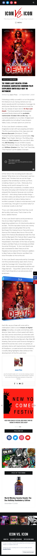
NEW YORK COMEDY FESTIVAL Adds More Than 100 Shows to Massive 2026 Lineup (18, 421)
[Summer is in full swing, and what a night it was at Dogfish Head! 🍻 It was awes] (14, 520)
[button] (18, 22)
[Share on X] (35, 273)
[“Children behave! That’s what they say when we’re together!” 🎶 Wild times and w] (23, 520)
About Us (5, 539)
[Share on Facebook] (35, 278)
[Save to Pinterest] (35, 282)
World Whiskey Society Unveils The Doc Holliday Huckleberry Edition (18, 499)
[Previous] (2, 405)
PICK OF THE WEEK (18, 473)
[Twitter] (17, 384)
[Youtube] (20, 384)
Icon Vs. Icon (18, 534)
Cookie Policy (7, 549)
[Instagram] (22, 384)
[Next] (35, 405)
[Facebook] (14, 384)
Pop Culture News (9, 79)
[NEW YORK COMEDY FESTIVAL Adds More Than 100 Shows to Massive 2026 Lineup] (18, 390)
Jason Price (13, 95)
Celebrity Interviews (16, 539)
